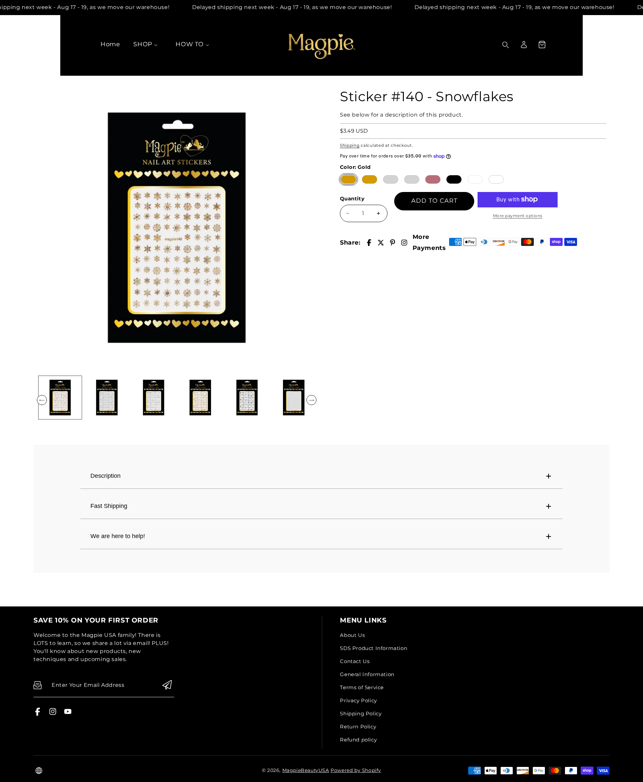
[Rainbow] (496, 179)
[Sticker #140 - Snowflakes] (176, 228)
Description (105, 475)
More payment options (518, 215)
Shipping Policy (360, 713)
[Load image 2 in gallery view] (106, 397)
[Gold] (348, 179)
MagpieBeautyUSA (305, 770)
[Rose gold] (432, 179)
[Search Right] (505, 45)
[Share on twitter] (380, 242)
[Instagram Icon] (53, 714)
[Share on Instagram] (404, 242)
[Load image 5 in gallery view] (247, 397)
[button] (541, 44)
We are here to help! (117, 536)
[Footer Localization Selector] (38, 770)
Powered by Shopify (356, 770)
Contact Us (354, 661)
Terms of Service (362, 687)
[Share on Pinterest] (392, 242)
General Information (367, 674)
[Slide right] (311, 400)
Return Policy (358, 726)
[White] (475, 179)
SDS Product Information (373, 648)
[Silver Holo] (411, 179)
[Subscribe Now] (167, 685)
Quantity (352, 198)
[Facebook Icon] (37, 714)
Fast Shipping (108, 506)
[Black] (453, 179)
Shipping (350, 144)
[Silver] (390, 179)
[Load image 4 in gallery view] (200, 397)
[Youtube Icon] (68, 714)
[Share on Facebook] (369, 242)
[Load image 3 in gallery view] (153, 397)
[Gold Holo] (369, 179)
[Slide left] (42, 400)
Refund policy (358, 739)
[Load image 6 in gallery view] (293, 397)
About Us (352, 635)
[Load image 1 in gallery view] (60, 397)
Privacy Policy (358, 700)
